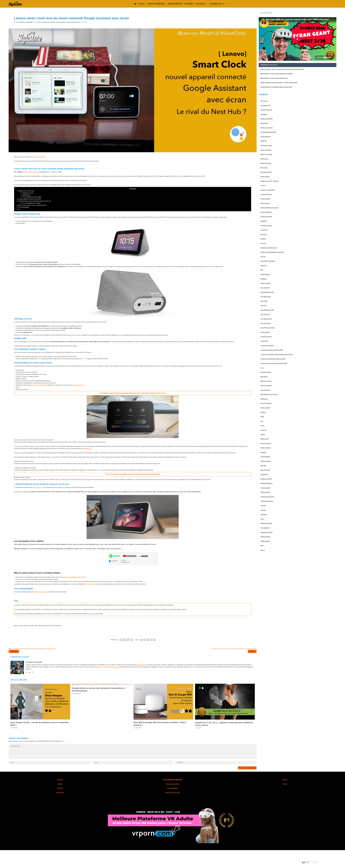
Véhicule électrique (266, 523)
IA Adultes (264, 279)
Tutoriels (263, 510)
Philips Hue (87, 448)
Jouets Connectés (266, 336)
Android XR (264, 123)
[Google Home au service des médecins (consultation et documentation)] (102, 684)
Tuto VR (263, 505)
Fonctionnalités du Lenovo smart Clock (29, 199)
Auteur (285, 784)
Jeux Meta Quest (266, 296)
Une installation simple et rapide (30, 197)
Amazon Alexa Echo (267, 118)
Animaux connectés (267, 127)
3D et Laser (264, 101)
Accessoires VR (265, 105)
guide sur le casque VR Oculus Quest (108, 667)
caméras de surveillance (38, 385)
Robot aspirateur (266, 447)
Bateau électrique (266, 163)
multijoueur (264, 399)
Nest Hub (93, 613)
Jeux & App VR (265, 287)
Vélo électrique (265, 528)
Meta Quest (264, 376)
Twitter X (60, 784)
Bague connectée (266, 150)
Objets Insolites (265, 407)
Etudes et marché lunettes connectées (272, 252)
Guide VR (263, 265)
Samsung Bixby (265, 456)
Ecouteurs (264, 234)
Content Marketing (266, 212)
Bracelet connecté (266, 172)
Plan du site (60, 792)
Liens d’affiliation (172, 788)
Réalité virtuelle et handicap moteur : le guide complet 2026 (279, 82)
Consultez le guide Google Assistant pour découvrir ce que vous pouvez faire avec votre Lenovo (133, 393)
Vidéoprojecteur (265, 536)
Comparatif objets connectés (269, 207)
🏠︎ (135, 3)
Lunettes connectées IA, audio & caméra (273, 359)
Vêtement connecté (266, 532)
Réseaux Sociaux (266, 443)
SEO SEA (263, 465)
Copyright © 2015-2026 (172, 792)
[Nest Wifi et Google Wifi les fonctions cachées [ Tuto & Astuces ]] (163, 701)
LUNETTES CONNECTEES (155, 3)
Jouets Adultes (265, 332)
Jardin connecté (266, 283)
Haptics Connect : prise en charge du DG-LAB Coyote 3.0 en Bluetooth (282, 69)
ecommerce (264, 230)
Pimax (262, 425)
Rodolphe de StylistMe (26, 22)
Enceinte (263, 243)
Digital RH (264, 221)
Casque (263, 185)
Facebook (60, 779)
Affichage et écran (26, 193)
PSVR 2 (263, 434)
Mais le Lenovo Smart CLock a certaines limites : (32, 205)
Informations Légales (172, 784)
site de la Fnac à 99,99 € (42, 592)
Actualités (264, 114)
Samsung (263, 452)
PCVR (262, 416)
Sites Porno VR (265, 470)
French (307, 862)
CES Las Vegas (265, 203)
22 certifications (142, 665)
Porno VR (263, 430)
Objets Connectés (266, 403)
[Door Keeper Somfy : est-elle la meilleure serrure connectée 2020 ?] (40, 701)
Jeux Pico (264, 305)
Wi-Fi (262, 545)
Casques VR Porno (266, 194)
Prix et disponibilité (23, 207)
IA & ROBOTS (188, 3)
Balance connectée (266, 154)
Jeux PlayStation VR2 (267, 310)
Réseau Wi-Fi (265, 439)
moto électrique (265, 390)
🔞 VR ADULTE (200, 3)
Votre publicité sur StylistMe (172, 779)
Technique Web (265, 488)
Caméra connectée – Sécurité (269, 181)
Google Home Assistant (48, 22)
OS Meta (263, 412)
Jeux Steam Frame (266, 319)
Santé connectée (60, 22)
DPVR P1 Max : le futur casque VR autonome (274, 78)
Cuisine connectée (266, 216)
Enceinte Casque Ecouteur (269, 247)
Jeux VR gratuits (266, 323)
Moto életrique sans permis (269, 394)
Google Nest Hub (38, 487)
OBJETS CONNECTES (175, 3)
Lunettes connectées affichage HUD (272, 350)
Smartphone (264, 474)
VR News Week (265, 541)
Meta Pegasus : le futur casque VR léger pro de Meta (277, 73)
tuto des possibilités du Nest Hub (74, 577)
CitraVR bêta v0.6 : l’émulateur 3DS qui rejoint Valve (276, 87)
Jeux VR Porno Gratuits (268, 327)
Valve (262, 519)
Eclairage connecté (266, 225)
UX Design (264, 514)
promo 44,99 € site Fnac (31, 172)
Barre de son (264, 158)
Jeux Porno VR (265, 314)
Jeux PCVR (264, 301)
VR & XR (141, 3)
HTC (262, 270)
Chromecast (90, 584)
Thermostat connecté (267, 496)
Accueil (285, 779)
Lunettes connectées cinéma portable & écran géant (277, 354)
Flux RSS (60, 788)
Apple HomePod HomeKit (268, 132)
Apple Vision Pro (266, 136)
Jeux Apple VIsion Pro (267, 292)
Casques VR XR (265, 198)
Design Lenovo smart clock (25, 191)
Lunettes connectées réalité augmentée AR (274, 363)
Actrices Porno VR (266, 110)
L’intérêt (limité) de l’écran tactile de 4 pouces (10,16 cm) (34, 201)
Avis (19, 209)
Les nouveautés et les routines (30, 203)
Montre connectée (266, 385)
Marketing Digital (266, 372)
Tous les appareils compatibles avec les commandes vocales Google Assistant (133, 474)
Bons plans (264, 167)
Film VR (263, 256)
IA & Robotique (265, 274)
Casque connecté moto (268, 190)
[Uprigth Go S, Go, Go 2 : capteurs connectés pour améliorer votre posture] (225, 702)
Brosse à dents (265, 176)
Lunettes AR (264, 341)
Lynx (262, 367)
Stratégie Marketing (266, 483)
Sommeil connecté (71, 22)
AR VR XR (263, 141)
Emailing (263, 238)
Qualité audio (25, 195)
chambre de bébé (77, 385)
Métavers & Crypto (266, 381)
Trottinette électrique (267, 501)
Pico (262, 421)
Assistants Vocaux (266, 145)
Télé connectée (265, 492)
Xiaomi (263, 550)
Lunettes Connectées (267, 345)
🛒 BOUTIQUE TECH (215, 3)
